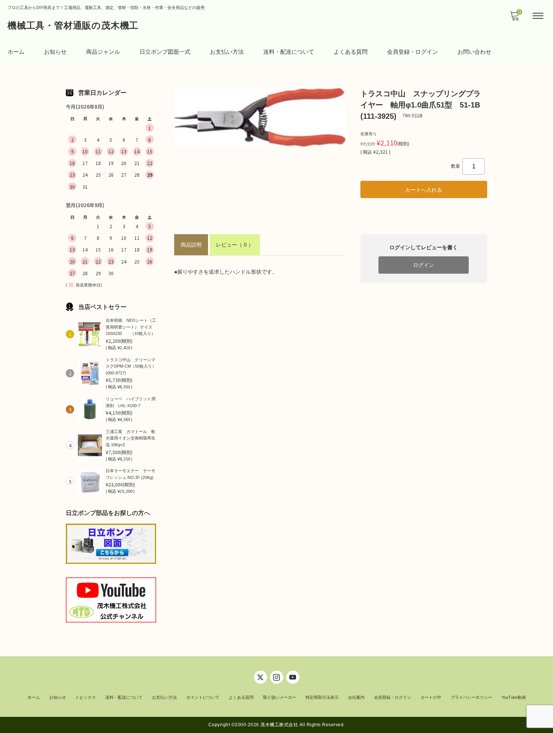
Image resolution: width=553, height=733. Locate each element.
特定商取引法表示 (322, 697)
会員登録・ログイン (412, 51)
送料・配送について (288, 51)
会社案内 (356, 697)
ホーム (16, 51)
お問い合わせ (474, 51)
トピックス (85, 697)
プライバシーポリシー (471, 697)
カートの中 (431, 697)
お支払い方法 (227, 51)
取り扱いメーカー (279, 697)
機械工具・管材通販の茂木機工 (73, 25)
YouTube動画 (513, 697)
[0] (514, 18)
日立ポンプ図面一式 (165, 51)
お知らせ (55, 51)
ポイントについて (202, 697)
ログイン (423, 265)
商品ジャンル (103, 51)
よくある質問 (351, 51)
